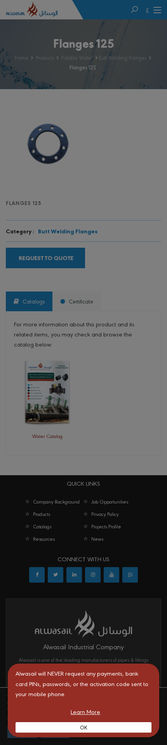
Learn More (85, 711)
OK (83, 727)
